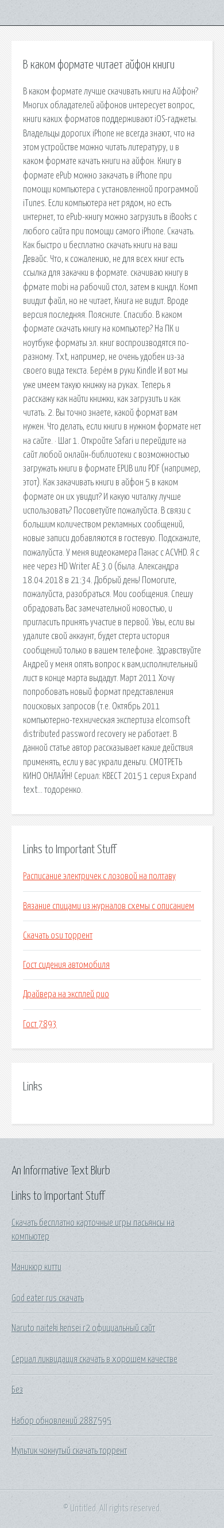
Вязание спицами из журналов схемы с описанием (108, 906)
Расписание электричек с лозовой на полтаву (99, 876)
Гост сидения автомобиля (66, 965)
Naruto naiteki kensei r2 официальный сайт (83, 1328)
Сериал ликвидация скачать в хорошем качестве (94, 1359)
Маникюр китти (36, 1267)
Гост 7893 (40, 1024)
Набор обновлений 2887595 (61, 1421)
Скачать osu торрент (57, 935)
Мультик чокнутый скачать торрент (69, 1450)
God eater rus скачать (47, 1298)
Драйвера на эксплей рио (66, 994)
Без (17, 1389)
